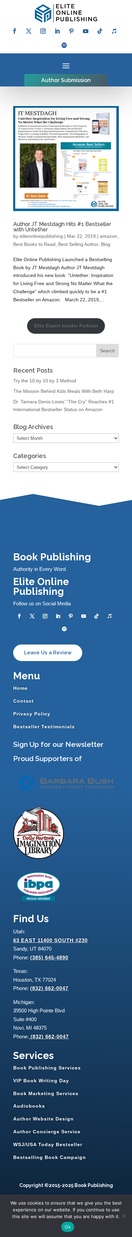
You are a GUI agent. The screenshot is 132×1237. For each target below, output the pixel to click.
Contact (23, 701)
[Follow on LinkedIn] (57, 31)
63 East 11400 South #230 (50, 940)
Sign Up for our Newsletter (58, 744)
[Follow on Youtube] (85, 31)
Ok (68, 1227)
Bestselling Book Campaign (49, 1157)
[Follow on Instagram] (43, 31)
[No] (123, 1215)
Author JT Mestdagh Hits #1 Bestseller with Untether (62, 227)
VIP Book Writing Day (41, 1080)
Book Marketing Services (46, 1093)
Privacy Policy (31, 713)
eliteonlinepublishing (41, 236)
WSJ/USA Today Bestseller (47, 1144)
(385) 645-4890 (49, 957)
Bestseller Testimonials (44, 726)
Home (20, 688)
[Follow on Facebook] (14, 31)
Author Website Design (43, 1118)
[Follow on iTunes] (114, 31)
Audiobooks (29, 1106)
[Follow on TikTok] (99, 31)
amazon (108, 236)
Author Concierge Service (47, 1131)
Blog (105, 244)
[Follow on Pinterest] (71, 31)
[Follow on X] (28, 31)
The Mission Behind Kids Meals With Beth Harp (63, 391)
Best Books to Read (34, 244)
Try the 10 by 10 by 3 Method (44, 380)
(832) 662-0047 (49, 988)
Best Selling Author (78, 244)
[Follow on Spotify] (64, 45)
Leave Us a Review (47, 653)
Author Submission (66, 80)
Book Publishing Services (47, 1067)
